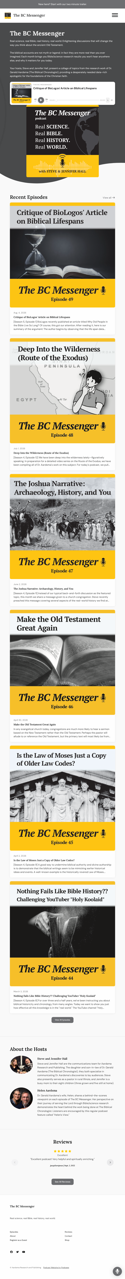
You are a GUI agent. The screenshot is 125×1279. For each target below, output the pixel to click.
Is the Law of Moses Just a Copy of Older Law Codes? (44, 860)
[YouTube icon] (23, 1252)
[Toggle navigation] (115, 15)
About (13, 1236)
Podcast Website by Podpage (56, 1267)
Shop (67, 1240)
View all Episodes (62, 1020)
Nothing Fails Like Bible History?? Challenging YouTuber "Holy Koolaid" (55, 995)
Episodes (14, 1232)
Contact (68, 1236)
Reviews (68, 1232)
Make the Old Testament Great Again (35, 724)
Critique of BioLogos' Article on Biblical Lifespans (42, 317)
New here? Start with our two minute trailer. (62, 4)
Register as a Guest (18, 1240)
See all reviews (62, 1181)
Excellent (62, 1155)
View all (107, 197)
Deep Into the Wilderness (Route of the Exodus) (41, 452)
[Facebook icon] (11, 1252)
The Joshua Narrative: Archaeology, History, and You (43, 588)
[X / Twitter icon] (17, 1252)
